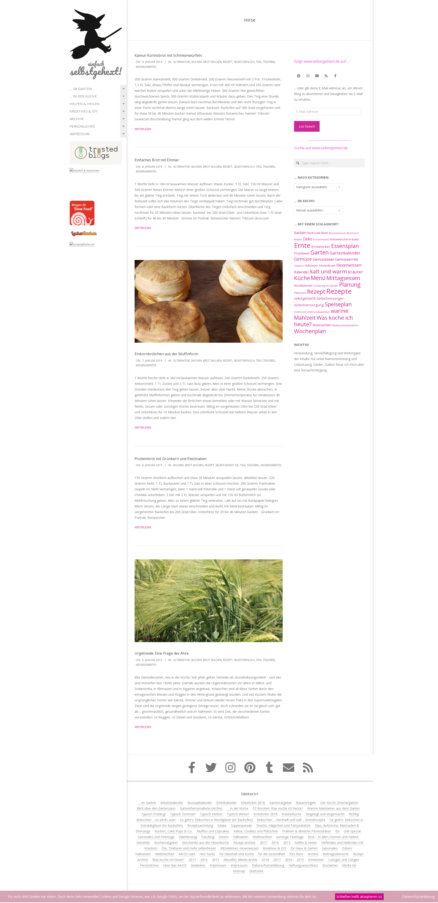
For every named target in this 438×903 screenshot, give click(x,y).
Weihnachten (322, 325)
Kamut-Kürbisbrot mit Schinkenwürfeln (168, 55)
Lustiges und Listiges (343, 859)
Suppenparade (241, 825)
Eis (337, 831)
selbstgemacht (305, 298)
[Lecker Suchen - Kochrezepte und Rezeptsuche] (84, 231)
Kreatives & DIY (84, 111)
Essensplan (345, 246)
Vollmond (300, 312)
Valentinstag (188, 837)
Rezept (227, 62)
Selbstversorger (330, 298)
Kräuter (355, 272)
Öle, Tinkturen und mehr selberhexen (189, 848)
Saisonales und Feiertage (156, 837)
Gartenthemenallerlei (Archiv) (201, 808)
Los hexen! (307, 126)
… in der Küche (83, 96)
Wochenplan (310, 331)
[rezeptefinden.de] (82, 244)
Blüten (298, 239)
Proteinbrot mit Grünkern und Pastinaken (170, 458)
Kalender (301, 272)
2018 (265, 859)
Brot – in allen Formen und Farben (333, 837)
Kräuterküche (291, 814)
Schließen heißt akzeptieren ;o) (359, 896)
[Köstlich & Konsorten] (84, 170)
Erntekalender (226, 802)
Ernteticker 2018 (253, 802)
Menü (318, 278)
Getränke (143, 842)
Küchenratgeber (166, 842)
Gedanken (198, 865)
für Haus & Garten (304, 848)
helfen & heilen (84, 103)
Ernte (302, 245)
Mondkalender (303, 285)
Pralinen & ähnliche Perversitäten (306, 831)
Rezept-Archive (244, 842)
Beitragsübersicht (336, 854)
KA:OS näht (187, 854)
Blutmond (353, 233)
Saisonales (330, 848)
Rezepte (339, 291)
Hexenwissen (349, 265)
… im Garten (81, 88)
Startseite (256, 871)
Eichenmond (321, 239)
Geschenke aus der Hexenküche (205, 842)
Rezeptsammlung (200, 825)
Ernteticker (320, 246)
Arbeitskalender (171, 802)
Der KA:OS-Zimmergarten (339, 802)
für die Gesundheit (271, 854)
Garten (319, 252)
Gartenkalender (345, 253)
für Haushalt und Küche (236, 854)
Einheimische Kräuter (344, 239)
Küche (302, 278)
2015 (286, 842)
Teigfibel (269, 62)
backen (196, 62)
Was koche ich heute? (323, 321)
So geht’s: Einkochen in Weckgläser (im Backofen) (216, 820)
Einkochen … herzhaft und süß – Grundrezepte (291, 820)
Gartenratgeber (280, 802)
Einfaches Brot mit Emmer (157, 159)
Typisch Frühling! (153, 814)
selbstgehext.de (227, 465)
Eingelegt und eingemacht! (325, 814)
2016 (275, 842)
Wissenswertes (146, 67)
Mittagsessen (343, 278)
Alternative (181, 62)
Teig (259, 62)
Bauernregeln (306, 802)
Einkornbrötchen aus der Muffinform (166, 353)
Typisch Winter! (238, 814)
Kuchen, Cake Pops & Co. (173, 831)
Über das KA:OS (174, 865)
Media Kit (349, 865)
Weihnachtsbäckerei (345, 325)
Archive (77, 118)
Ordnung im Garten (326, 285)
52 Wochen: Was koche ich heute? (278, 808)
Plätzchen (300, 292)
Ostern (224, 837)
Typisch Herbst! (211, 814)
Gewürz (299, 265)
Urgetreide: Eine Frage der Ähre (162, 653)
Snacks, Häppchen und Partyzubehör (283, 825)
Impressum (79, 133)
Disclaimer (330, 865)
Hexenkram (327, 265)
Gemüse (303, 259)
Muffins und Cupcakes (213, 831)
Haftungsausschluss (303, 865)
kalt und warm (328, 271)
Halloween (311, 265)
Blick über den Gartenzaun (156, 808)
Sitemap (239, 871)
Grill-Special (352, 831)
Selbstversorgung (309, 305)
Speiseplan (338, 304)
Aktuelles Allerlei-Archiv (240, 859)
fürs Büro (296, 854)
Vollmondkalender (318, 312)
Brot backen (212, 62)
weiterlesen (143, 129)
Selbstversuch (244, 62)
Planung (350, 284)
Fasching (207, 837)
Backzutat (314, 233)
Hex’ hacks (207, 854)
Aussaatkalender (200, 802)
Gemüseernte (346, 259)
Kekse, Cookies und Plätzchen (256, 831)
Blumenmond (337, 233)
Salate (222, 825)
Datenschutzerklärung (268, 865)
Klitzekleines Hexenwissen (239, 848)
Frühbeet (302, 253)
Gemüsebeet (323, 259)
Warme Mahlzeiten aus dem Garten (333, 808)
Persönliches (82, 126)
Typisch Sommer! (183, 814)
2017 (263, 842)
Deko (307, 239)
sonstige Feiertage (290, 837)
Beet (324, 233)
